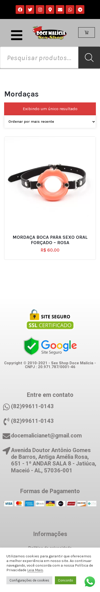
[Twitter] (30, 9)
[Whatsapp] (70, 9)
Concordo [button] (65, 580)
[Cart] (86, 32)
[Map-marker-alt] (50, 9)
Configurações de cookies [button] (29, 580)
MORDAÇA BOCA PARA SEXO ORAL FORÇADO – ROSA (50, 240)
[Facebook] (20, 9)
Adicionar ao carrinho (52, 235)
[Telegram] (80, 9)
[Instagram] (40, 9)
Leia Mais (35, 570)
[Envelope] (60, 9)
